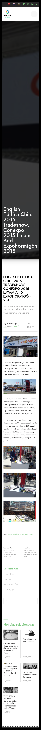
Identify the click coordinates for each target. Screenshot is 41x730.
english (25, 534)
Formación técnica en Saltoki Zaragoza (30, 674)
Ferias (5, 328)
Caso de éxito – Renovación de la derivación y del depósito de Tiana (10, 648)
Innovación (10, 584)
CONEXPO (17, 534)
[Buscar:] (20, 601)
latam (31, 534)
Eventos (15, 326)
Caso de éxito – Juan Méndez (29, 640)
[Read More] (10, 635)
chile (10, 534)
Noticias (9, 589)
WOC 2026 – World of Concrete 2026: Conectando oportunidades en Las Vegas (10, 702)
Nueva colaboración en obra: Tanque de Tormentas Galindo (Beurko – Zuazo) (10, 669)
